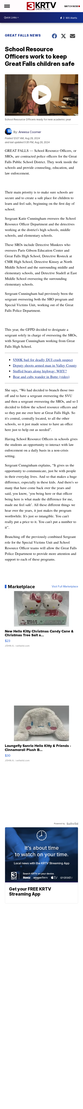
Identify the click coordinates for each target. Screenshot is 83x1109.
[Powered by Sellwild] (72, 823)
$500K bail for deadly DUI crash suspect (43, 359)
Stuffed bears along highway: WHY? (40, 371)
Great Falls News (23, 35)
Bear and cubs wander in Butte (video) (41, 376)
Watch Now (71, 6)
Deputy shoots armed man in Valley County (45, 365)
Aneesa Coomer (30, 132)
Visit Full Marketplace (65, 586)
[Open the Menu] (6, 6)
